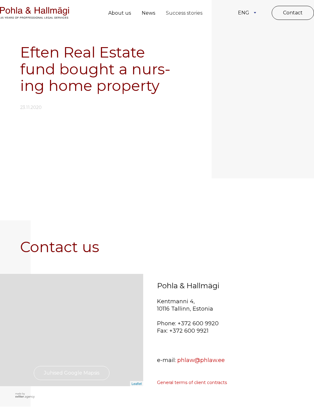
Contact (293, 13)
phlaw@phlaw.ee (201, 360)
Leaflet (137, 383)
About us (119, 13)
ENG (243, 13)
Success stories (184, 13)
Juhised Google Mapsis (71, 373)
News (148, 13)
